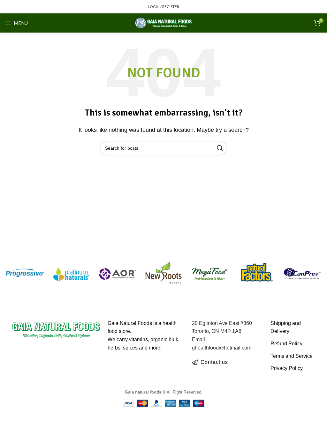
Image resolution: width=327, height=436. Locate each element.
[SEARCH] (220, 148)
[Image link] (56, 329)
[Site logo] (163, 22)
